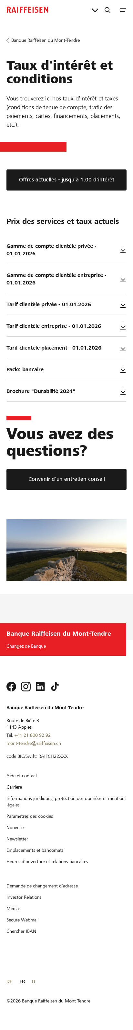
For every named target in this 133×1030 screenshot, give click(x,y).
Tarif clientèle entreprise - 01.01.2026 (53, 326)
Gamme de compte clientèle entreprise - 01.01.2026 (56, 279)
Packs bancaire (25, 369)
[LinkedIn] (40, 686)
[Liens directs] (95, 10)
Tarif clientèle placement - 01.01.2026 (53, 348)
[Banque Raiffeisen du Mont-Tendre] (27, 10)
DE (9, 981)
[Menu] (123, 10)
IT (34, 981)
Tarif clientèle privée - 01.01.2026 (48, 304)
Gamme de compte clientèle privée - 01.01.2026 (51, 250)
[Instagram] (26, 686)
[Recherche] (107, 10)
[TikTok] (55, 686)
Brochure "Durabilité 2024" (40, 391)
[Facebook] (11, 686)
